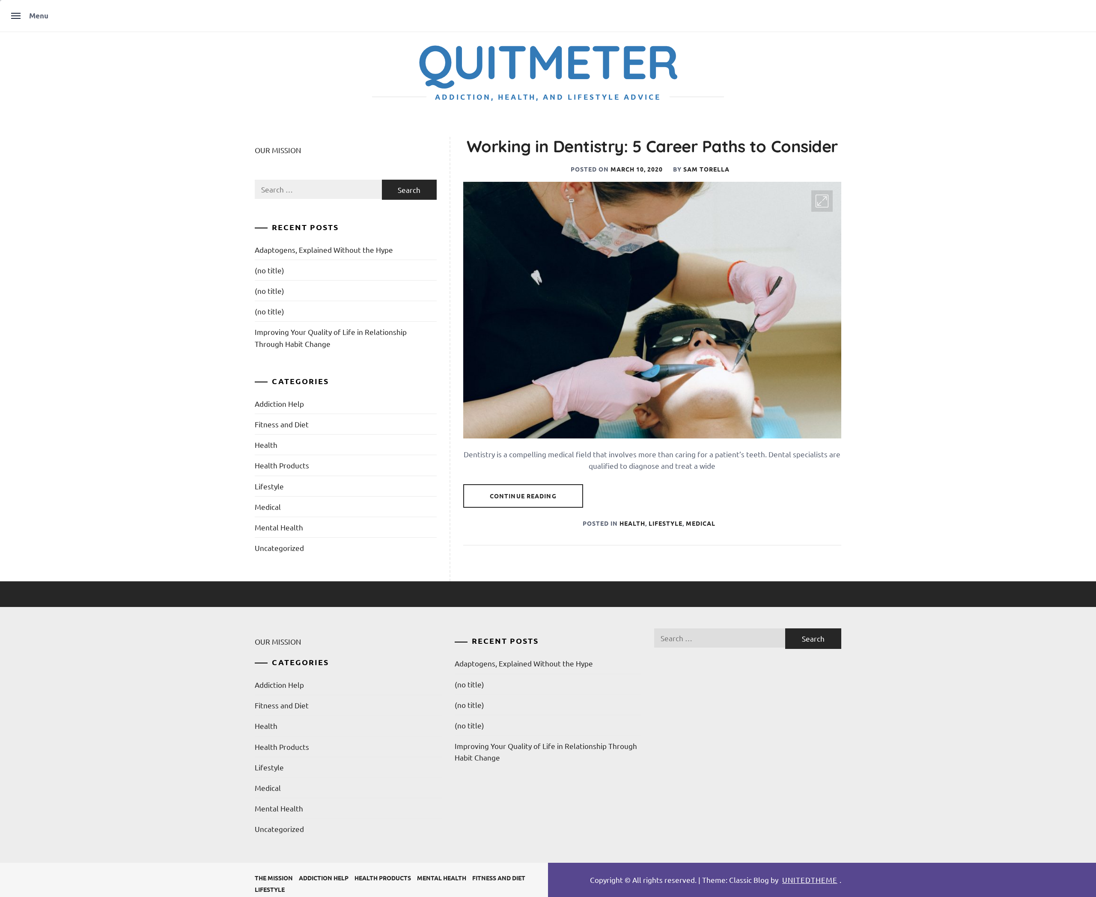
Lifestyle (665, 523)
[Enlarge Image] (822, 201)
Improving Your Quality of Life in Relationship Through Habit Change (331, 337)
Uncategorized (279, 547)
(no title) (269, 270)
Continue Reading (523, 496)
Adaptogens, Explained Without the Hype (324, 249)
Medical (700, 523)
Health (632, 523)
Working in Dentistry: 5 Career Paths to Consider (652, 146)
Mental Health (279, 527)
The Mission (274, 878)
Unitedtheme (809, 879)
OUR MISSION (278, 149)
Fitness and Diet (282, 424)
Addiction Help (279, 403)
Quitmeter (548, 61)
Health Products (282, 465)
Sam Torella (706, 169)
